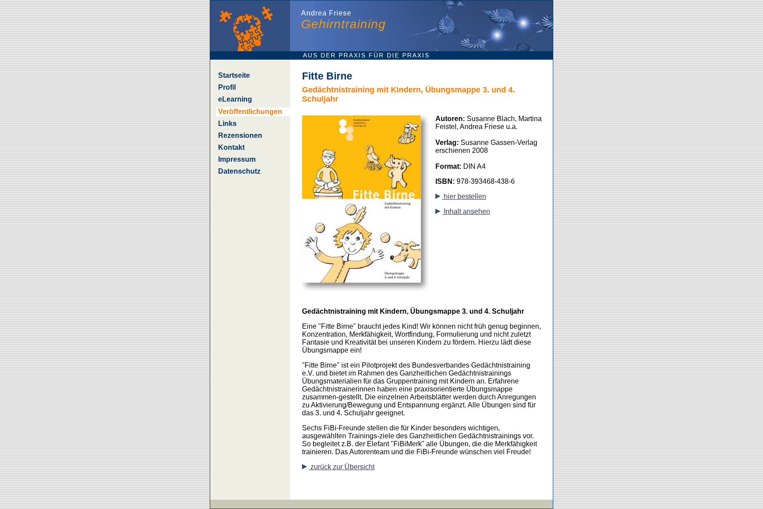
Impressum (237, 159)
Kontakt (231, 147)
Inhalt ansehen (466, 211)
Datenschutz (239, 171)
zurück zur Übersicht (341, 467)
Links (227, 123)
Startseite (234, 75)
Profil (227, 87)
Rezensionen (240, 135)
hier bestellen (464, 196)
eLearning (235, 99)
